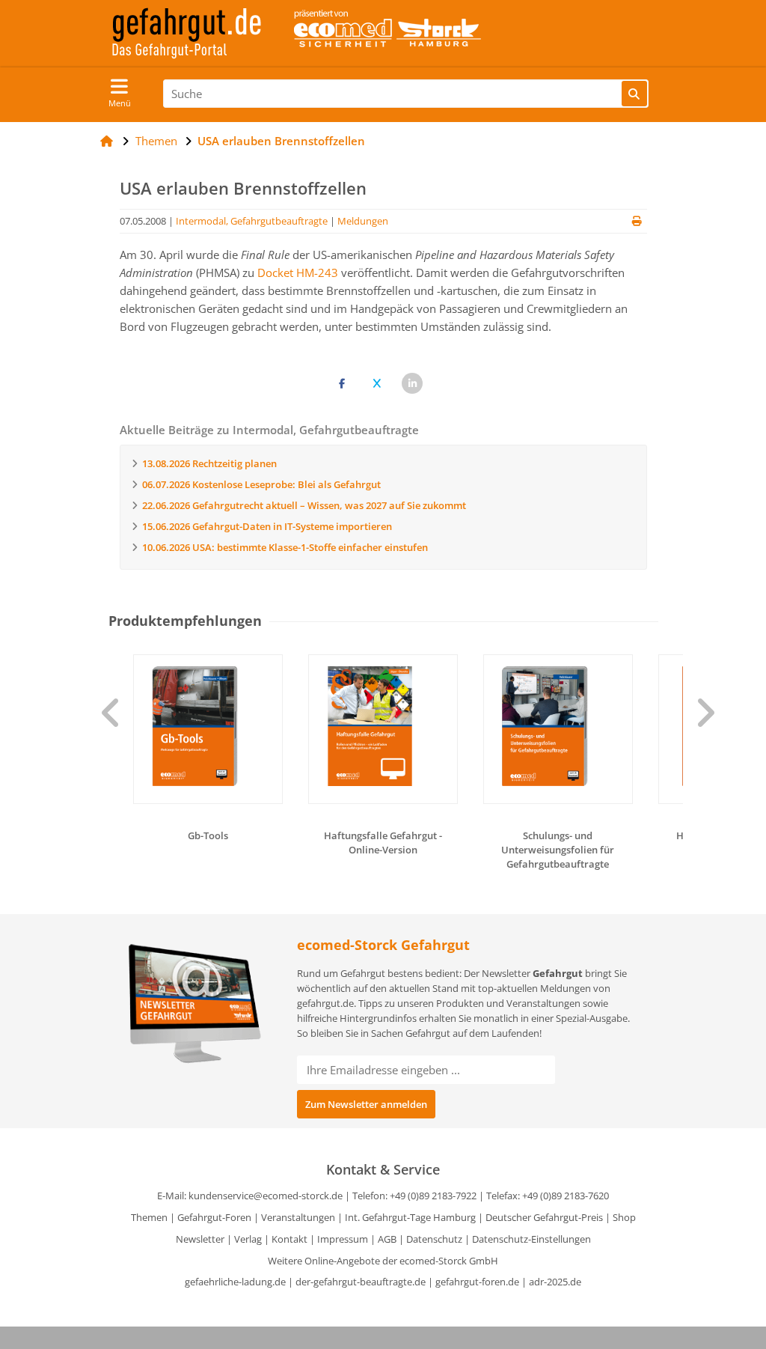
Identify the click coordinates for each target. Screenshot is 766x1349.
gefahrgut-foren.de (477, 1281)
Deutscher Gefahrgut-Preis (544, 1217)
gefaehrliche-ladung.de (235, 1281)
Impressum (342, 1239)
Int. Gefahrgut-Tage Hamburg (410, 1217)
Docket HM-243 (297, 272)
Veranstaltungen (298, 1217)
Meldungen (362, 221)
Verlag (248, 1239)
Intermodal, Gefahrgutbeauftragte (252, 221)
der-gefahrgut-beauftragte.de (360, 1281)
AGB (387, 1239)
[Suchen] (634, 93)
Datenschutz (434, 1239)
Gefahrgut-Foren (214, 1217)
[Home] (106, 141)
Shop (624, 1217)
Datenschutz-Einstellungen (531, 1239)
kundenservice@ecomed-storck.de (266, 1195)
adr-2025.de (555, 1281)
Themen (149, 1217)
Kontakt (289, 1239)
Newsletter (200, 1239)
